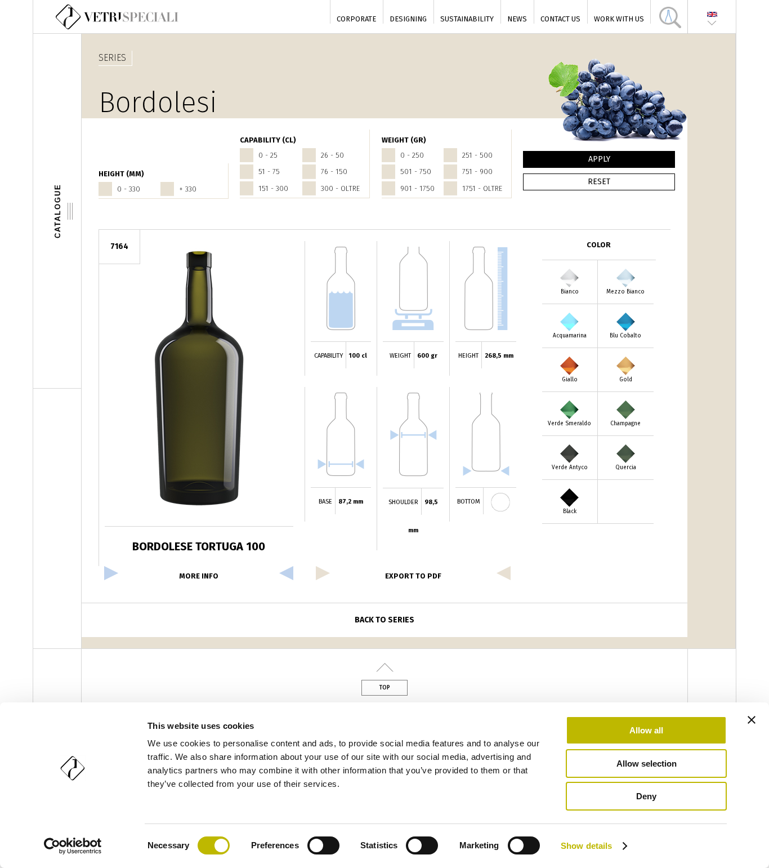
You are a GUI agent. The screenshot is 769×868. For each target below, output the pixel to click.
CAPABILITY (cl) (268, 140)
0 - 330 (128, 189)
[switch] (323, 845)
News (517, 19)
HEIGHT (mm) (121, 174)
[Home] (118, 17)
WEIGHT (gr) (404, 140)
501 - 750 (415, 171)
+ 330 (187, 189)
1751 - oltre (482, 188)
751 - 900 (477, 171)
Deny (646, 796)
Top (384, 687)
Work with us (619, 19)
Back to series (384, 620)
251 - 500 (477, 155)
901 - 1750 (417, 188)
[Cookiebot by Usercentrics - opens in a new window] (73, 846)
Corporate (356, 19)
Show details (586, 846)
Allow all (646, 730)
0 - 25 (268, 155)
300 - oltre (340, 188)
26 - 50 (332, 155)
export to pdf (413, 576)
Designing (408, 19)
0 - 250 (412, 155)
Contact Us (560, 19)
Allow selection (646, 763)
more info (198, 576)
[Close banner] (751, 720)
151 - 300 (273, 188)
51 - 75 (269, 171)
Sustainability (467, 19)
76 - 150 (334, 171)
